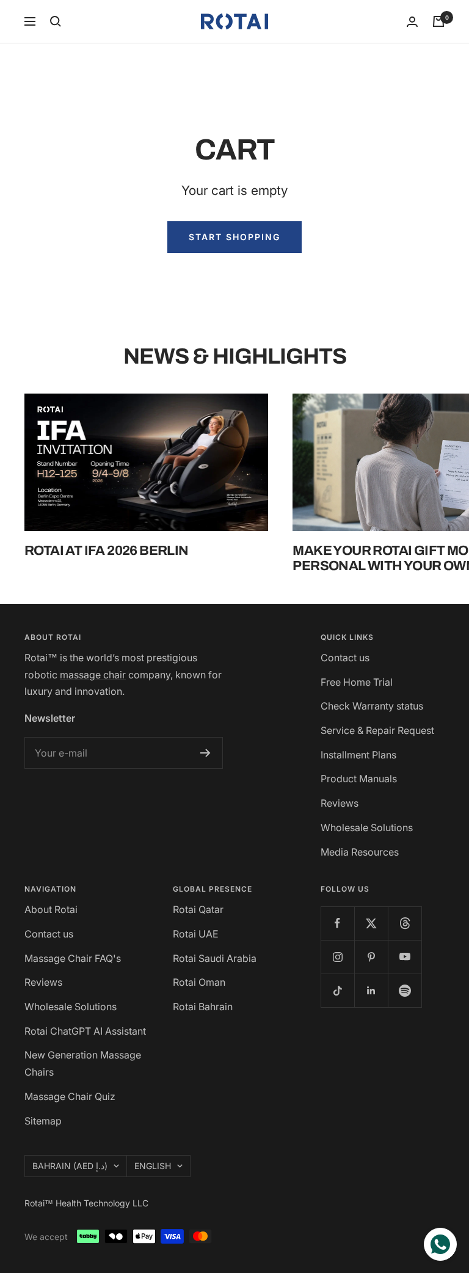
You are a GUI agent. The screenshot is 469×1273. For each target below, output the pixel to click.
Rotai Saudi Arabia (214, 958)
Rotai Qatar (198, 909)
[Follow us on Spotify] (404, 990)
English (152, 1166)
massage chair (93, 675)
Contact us (345, 657)
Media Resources (360, 852)
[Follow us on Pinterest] (371, 957)
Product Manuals (359, 778)
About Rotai (51, 909)
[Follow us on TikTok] (337, 990)
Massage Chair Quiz (69, 1096)
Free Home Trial (357, 682)
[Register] (205, 753)
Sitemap (43, 1121)
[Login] (412, 22)
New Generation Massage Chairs (82, 1063)
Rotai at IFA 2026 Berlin (106, 550)
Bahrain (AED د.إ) (69, 1166)
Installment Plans (358, 755)
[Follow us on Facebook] (337, 923)
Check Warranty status (372, 706)
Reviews (339, 803)
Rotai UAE (196, 934)
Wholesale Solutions (367, 827)
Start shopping (234, 237)
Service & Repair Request (377, 730)
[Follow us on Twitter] (371, 923)
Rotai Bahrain (203, 1006)
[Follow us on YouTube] (404, 957)
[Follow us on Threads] (404, 923)
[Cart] (438, 21)
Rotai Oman (199, 982)
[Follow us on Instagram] (337, 957)
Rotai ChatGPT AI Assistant (85, 1031)
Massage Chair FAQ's (72, 958)
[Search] (55, 21)
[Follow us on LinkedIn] (371, 990)
